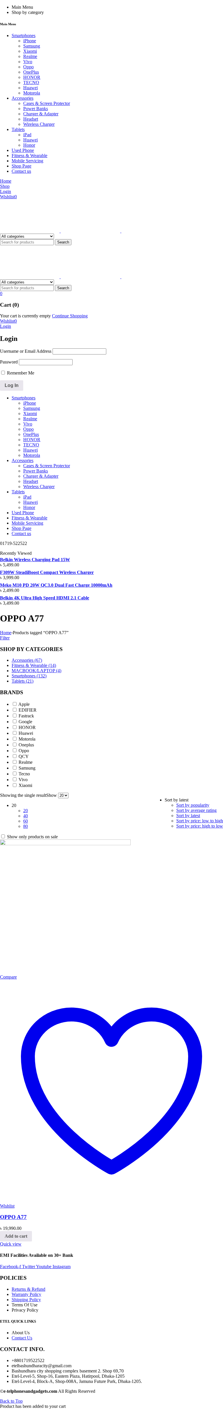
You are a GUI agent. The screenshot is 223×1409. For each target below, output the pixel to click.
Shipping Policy (26, 1299)
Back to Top (11, 1401)
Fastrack (26, 715)
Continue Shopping (70, 315)
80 (25, 826)
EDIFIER (28, 710)
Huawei (26, 733)
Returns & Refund (28, 1289)
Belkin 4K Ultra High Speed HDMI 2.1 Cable (44, 597)
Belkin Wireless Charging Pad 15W (35, 559)
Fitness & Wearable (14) (34, 665)
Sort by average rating (196, 810)
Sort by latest (188, 815)
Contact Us (22, 1337)
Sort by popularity (192, 805)
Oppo (24, 750)
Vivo (23, 779)
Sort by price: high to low (199, 825)
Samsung (27, 768)
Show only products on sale (32, 836)
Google (25, 721)
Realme (26, 762)
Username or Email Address (25, 351)
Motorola (27, 739)
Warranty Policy (26, 1294)
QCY (24, 756)
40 (25, 815)
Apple (24, 704)
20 (25, 810)
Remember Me (20, 372)
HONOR (27, 727)
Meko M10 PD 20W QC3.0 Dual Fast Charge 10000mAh (56, 585)
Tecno (24, 773)
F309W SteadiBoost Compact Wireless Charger (47, 572)
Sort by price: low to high (199, 820)
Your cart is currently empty (25, 315)
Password (9, 361)
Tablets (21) (22, 681)
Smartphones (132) (29, 675)
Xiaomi (25, 785)
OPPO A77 (13, 1217)
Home (5, 632)
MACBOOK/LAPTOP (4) (36, 670)
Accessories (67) (27, 660)
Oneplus (26, 744)
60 (25, 821)
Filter (5, 637)
